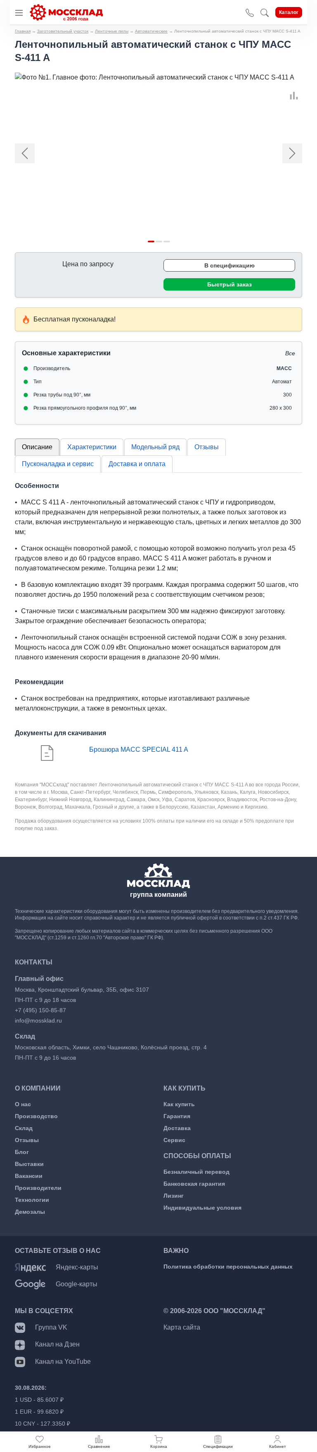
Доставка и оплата (137, 463)
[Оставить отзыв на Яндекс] (30, 1267)
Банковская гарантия (194, 1183)
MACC (284, 368)
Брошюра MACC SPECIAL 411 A (138, 749)
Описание (37, 446)
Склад (24, 1128)
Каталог (288, 12)
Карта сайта (181, 1327)
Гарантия (176, 1116)
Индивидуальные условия (202, 1207)
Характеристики (91, 446)
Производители (38, 1188)
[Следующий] (280, 153)
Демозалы (30, 1211)
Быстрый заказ (229, 284)
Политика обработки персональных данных (228, 1266)
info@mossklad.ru (38, 1020)
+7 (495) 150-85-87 (40, 1010)
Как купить (179, 1104)
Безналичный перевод (196, 1171)
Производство (36, 1116)
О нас (23, 1104)
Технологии (32, 1199)
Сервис (174, 1140)
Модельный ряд (155, 446)
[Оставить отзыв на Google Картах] (30, 1284)
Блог (22, 1152)
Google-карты (76, 1284)
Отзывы (206, 446)
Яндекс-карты (77, 1267)
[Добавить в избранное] (289, 86)
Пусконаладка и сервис (58, 463)
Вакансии (29, 1176)
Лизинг (173, 1195)
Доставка (177, 1128)
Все (290, 353)
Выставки (29, 1164)
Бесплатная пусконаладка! (74, 319)
